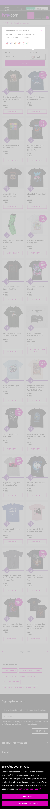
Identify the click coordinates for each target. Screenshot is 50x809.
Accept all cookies (25, 796)
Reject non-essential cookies (25, 803)
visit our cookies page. (28, 788)
